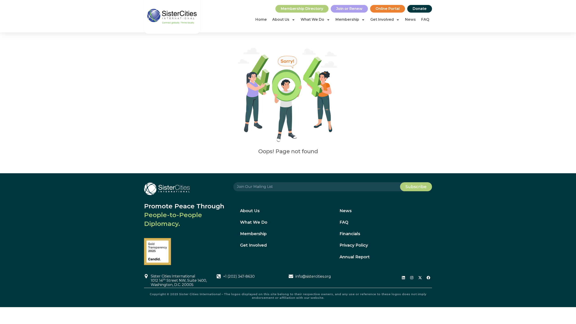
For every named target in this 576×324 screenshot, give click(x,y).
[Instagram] (411, 277)
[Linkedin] (403, 277)
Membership (347, 19)
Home (261, 19)
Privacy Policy (354, 245)
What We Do (312, 19)
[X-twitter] (420, 277)
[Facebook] (428, 277)
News (410, 19)
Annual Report (355, 256)
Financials (350, 233)
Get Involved (382, 19)
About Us (280, 19)
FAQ (425, 19)
